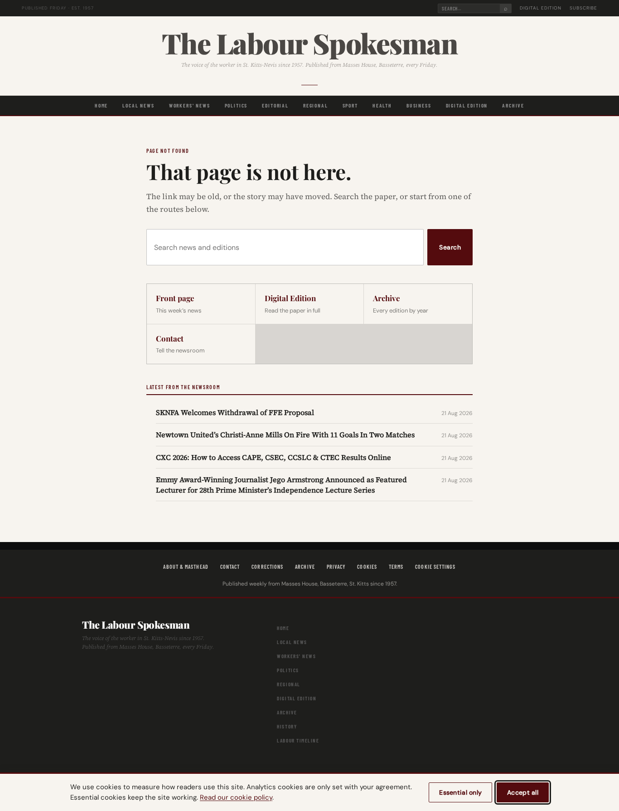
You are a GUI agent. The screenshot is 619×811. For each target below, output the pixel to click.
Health (382, 105)
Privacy (336, 566)
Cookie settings (435, 566)
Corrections (267, 566)
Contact (230, 566)
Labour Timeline (298, 740)
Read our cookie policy (236, 797)
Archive (513, 105)
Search (450, 247)
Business (418, 105)
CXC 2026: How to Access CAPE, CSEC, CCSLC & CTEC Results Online (273, 457)
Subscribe (583, 8)
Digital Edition (540, 8)
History (287, 726)
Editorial (275, 105)
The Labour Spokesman (309, 43)
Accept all (522, 792)
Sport (350, 105)
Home (101, 105)
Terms (396, 566)
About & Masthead (185, 566)
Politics (236, 105)
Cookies (367, 566)
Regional (315, 105)
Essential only (460, 792)
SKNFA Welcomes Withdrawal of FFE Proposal (235, 412)
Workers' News (189, 105)
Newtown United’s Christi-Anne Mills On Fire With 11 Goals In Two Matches (285, 435)
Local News (138, 105)
